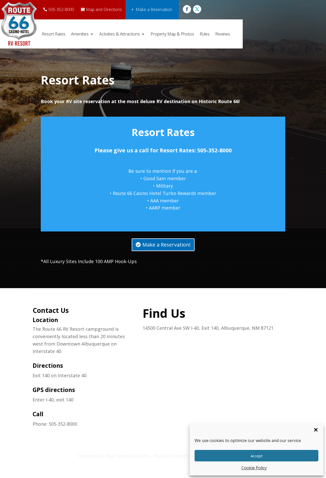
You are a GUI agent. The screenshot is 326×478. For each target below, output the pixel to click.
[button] (315, 429)
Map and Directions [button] (104, 9)
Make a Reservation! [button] (166, 244)
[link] (187, 9)
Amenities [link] (80, 34)
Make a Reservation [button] (154, 9)
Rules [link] (205, 34)
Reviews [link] (222, 34)
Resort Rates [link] (53, 34)
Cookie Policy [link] (254, 468)
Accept (257, 455)
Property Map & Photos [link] (172, 34)
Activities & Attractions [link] (119, 34)
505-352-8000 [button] (61, 9)
